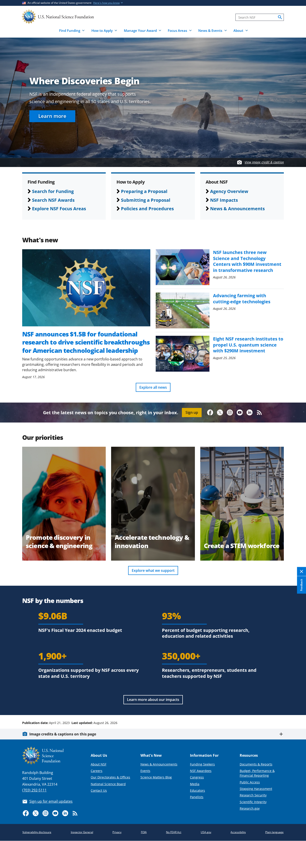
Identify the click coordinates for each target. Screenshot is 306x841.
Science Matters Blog (156, 777)
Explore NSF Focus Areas (59, 208)
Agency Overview (229, 191)
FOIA (144, 832)
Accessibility (238, 832)
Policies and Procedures (147, 208)
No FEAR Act (173, 832)
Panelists (196, 797)
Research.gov (250, 808)
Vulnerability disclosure (36, 832)
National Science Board (108, 784)
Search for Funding (53, 191)
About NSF (98, 764)
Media (194, 784)
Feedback (301, 585)
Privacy (116, 832)
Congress (197, 777)
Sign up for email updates (51, 801)
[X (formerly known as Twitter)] (220, 412)
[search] (280, 17)
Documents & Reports (256, 764)
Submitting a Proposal (145, 200)
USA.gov (206, 832)
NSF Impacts (224, 200)
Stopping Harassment (256, 789)
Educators (197, 790)
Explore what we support (153, 570)
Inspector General (82, 832)
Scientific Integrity (253, 802)
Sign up (191, 412)
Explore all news (153, 387)
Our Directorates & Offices (110, 777)
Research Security (253, 795)
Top (296, 705)
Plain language (274, 832)
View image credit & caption (264, 162)
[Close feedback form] (301, 571)
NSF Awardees (200, 771)
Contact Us (99, 790)
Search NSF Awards (53, 200)
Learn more (52, 116)
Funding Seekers (202, 764)
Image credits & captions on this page (62, 734)
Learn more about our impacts (153, 699)
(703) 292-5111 (34, 790)
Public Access (250, 782)
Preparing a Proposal (144, 191)
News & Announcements (237, 208)
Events (145, 771)
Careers (96, 771)
